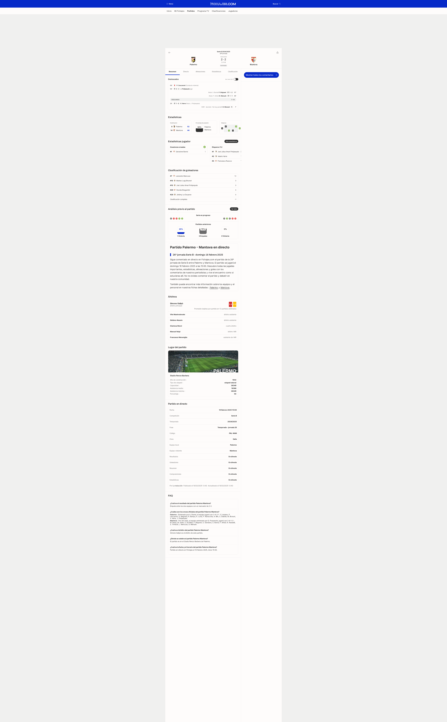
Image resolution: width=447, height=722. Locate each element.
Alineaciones (200, 72)
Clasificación (233, 72)
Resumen (172, 72)
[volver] (169, 52)
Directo (186, 72)
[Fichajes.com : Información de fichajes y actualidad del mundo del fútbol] (223, 3)
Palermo (214, 287)
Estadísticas (216, 72)
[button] (169, 4)
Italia (235, 439)
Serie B (234, 416)
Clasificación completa (178, 199)
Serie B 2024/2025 (223, 51)
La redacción (178, 486)
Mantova (225, 287)
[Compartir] (277, 52)
